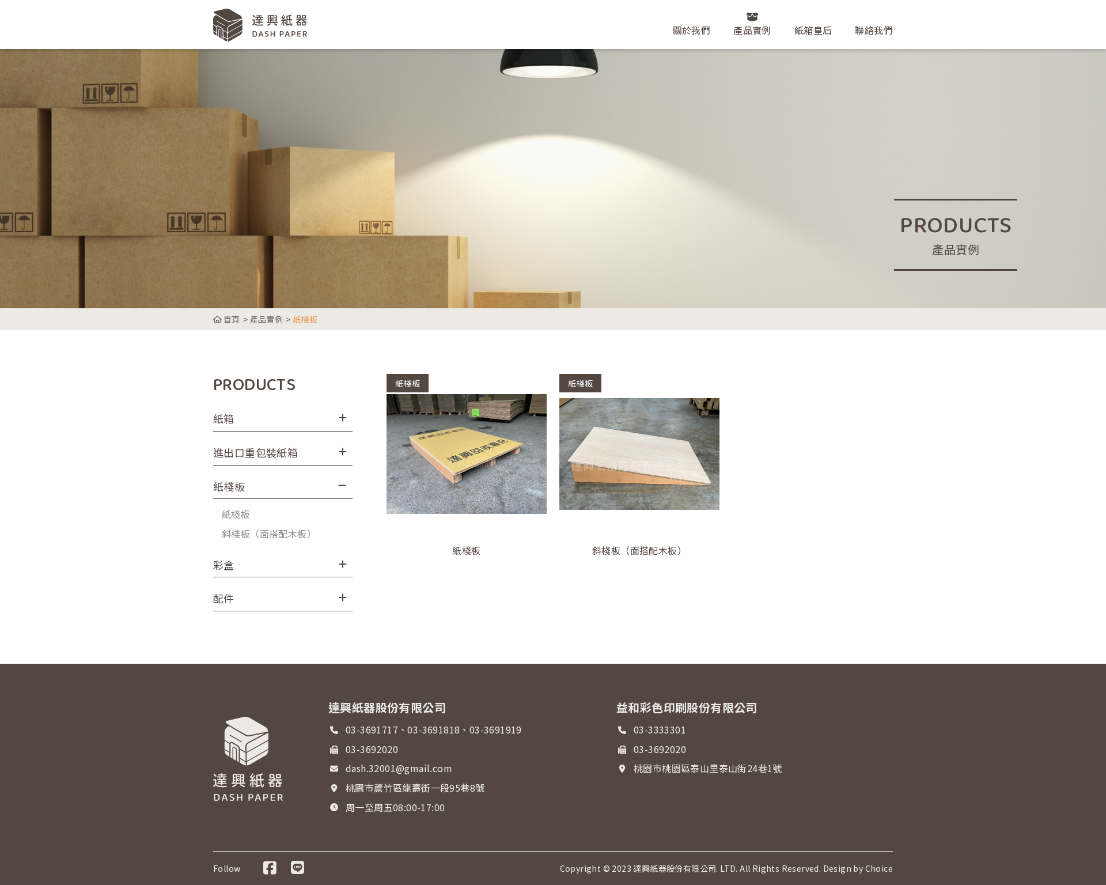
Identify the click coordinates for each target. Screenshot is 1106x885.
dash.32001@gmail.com (399, 768)
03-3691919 (495, 729)
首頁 (231, 319)
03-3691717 (372, 729)
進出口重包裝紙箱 (255, 452)
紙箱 (223, 418)
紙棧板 (229, 486)
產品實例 (266, 319)
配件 (223, 598)
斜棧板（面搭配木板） (269, 533)
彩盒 (223, 564)
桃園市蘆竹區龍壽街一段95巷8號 (415, 788)
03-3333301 (660, 729)
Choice (879, 868)
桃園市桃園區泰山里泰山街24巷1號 (708, 768)
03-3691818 (433, 729)
